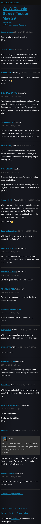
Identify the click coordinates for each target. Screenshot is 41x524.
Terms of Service (8, 513)
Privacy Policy (22, 513)
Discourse (15, 518)
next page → (18, 494)
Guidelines (23, 508)
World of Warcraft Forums (10, 3)
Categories (12, 508)
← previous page (7, 494)
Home (3, 508)
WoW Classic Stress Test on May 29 (16, 13)
